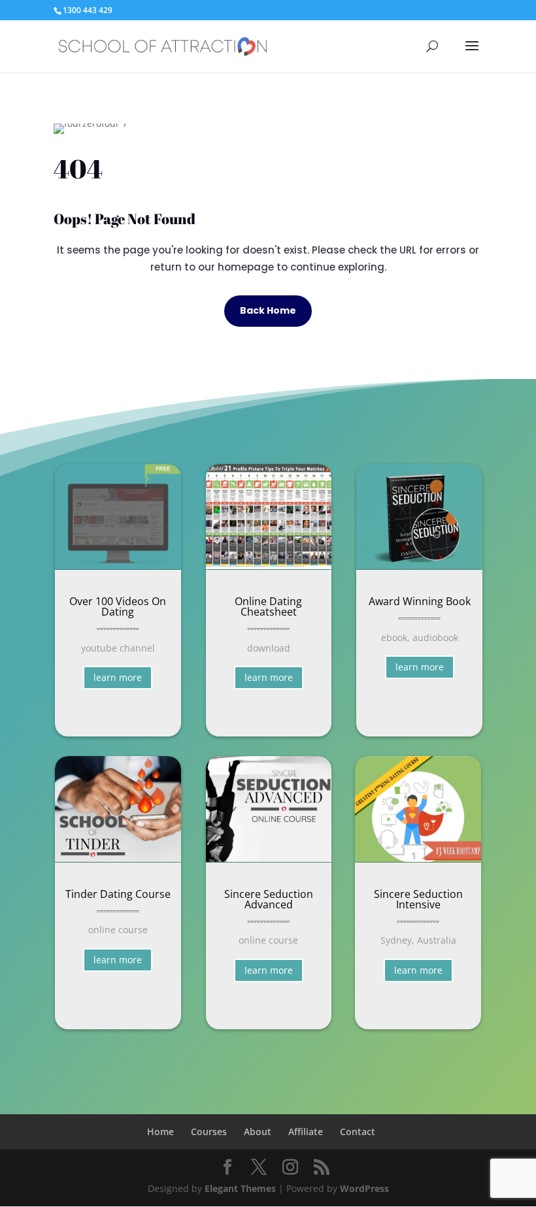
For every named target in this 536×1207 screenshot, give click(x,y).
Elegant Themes (240, 1188)
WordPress (364, 1188)
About (257, 1131)
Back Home (268, 310)
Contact (357, 1131)
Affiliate (305, 1131)
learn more (117, 677)
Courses (209, 1131)
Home (160, 1131)
